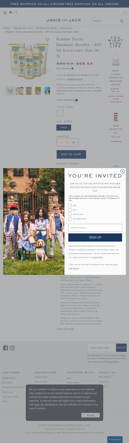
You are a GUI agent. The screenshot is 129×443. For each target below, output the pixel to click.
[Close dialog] (123, 171)
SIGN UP (95, 237)
